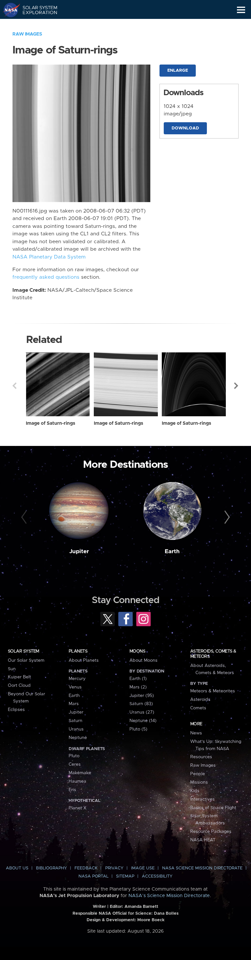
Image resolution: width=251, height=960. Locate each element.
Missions (199, 782)
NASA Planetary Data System (49, 257)
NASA (9, 9)
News (196, 733)
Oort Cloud (19, 685)
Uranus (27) (141, 712)
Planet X (77, 808)
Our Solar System (26, 660)
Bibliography (51, 868)
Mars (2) (138, 687)
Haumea (77, 781)
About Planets (84, 660)
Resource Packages (210, 831)
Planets (78, 651)
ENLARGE (177, 70)
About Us (17, 868)
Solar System (23, 651)
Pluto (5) (138, 729)
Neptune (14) (143, 720)
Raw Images (27, 34)
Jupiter (79, 551)
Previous (14, 385)
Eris (72, 790)
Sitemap (125, 876)
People (197, 774)
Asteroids (200, 699)
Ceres (75, 764)
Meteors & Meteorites (212, 691)
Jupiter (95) (141, 695)
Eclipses (16, 709)
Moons (137, 651)
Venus (75, 687)
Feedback (86, 868)
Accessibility (157, 876)
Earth (172, 551)
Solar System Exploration (36, 9)
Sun (12, 669)
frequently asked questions (45, 277)
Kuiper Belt (19, 677)
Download (185, 128)
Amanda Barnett (141, 907)
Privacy (114, 868)
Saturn (75, 720)
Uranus (76, 729)
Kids (194, 791)
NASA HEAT (202, 840)
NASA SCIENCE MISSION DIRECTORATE (202, 868)
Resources (201, 757)
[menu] (241, 10)
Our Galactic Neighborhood (36, 24)
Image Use (143, 868)
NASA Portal (93, 876)
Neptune (78, 737)
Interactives (202, 799)
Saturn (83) (141, 704)
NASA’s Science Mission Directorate (169, 896)
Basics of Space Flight (213, 807)
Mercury (77, 678)
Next (237, 385)
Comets (198, 708)
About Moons (143, 660)
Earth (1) (138, 678)
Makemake (80, 773)
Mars (74, 704)
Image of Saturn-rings (50, 423)
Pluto (74, 756)
